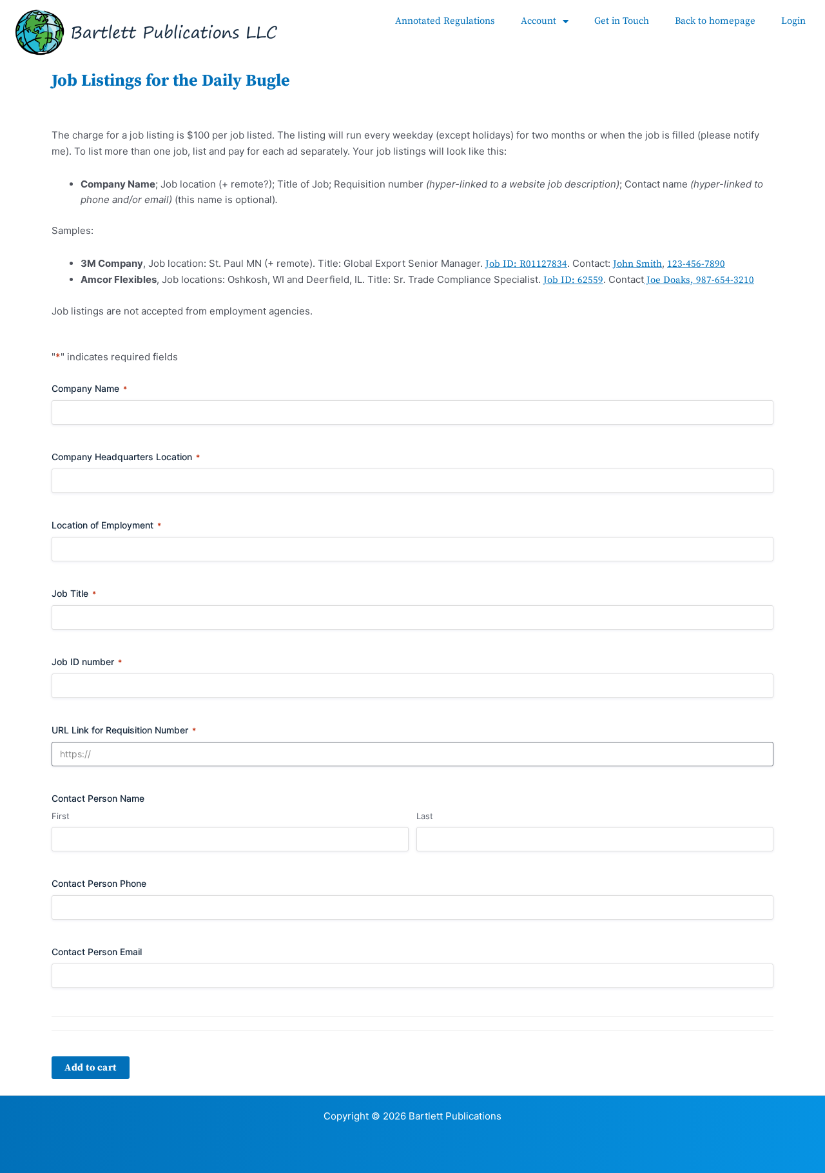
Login (793, 21)
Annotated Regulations (445, 21)
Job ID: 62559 (573, 280)
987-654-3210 (725, 280)
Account (538, 21)
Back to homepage (715, 21)
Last (424, 816)
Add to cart (90, 1068)
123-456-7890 (696, 264)
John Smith (637, 264)
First (61, 816)
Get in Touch (621, 21)
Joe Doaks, (670, 280)
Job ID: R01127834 (526, 264)
